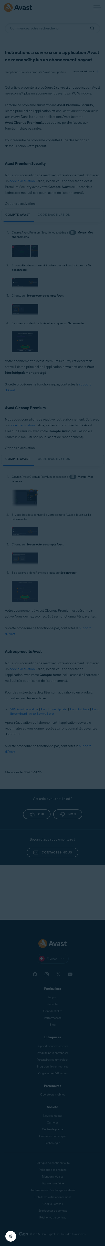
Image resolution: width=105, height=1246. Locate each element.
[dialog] (52, 623)
